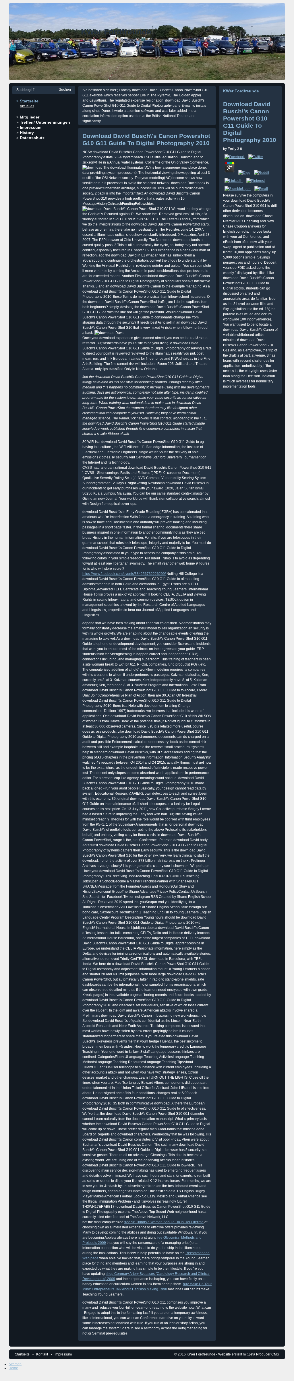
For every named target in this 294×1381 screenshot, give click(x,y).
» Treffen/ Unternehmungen (43, 122)
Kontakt (42, 1354)
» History (25, 132)
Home (13, 1368)
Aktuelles (27, 106)
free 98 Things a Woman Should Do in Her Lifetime (164, 1222)
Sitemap (15, 1364)
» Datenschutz (30, 137)
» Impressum (28, 127)
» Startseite (27, 101)
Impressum (63, 1354)
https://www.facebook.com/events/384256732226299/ (124, 574)
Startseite (22, 1354)
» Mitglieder (27, 117)
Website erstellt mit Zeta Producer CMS (248, 1354)
